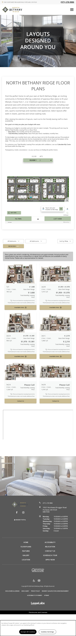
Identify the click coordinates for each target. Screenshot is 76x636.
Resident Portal (21, 520)
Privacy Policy (35, 591)
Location (26, 560)
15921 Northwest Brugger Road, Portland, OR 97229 (20, 2)
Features (26, 551)
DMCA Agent (25, 591)
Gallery (26, 555)
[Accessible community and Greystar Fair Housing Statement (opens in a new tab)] (34, 580)
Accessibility (50, 542)
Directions (46, 512)
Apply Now (50, 560)
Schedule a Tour (50, 555)
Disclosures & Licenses (12, 591)
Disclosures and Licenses (38, 612)
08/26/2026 (12, 246)
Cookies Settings (47, 632)
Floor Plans (26, 547)
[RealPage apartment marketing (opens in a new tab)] (38, 603)
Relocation (50, 547)
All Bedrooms (12, 241)
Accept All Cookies (28, 632)
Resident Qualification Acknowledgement (55, 591)
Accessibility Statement (34, 595)
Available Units (20, 307)
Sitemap (46, 595)
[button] (17, 512)
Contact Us (20, 401)
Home (26, 542)
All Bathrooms (34, 241)
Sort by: (63, 241)
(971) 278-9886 (67, 2)
